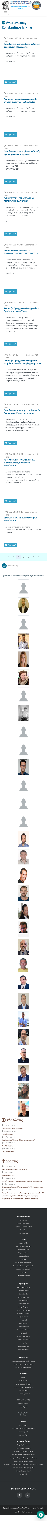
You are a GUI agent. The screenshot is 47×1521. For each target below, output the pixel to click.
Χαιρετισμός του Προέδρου (23, 1246)
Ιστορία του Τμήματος (23, 1249)
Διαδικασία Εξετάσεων (23, 1313)
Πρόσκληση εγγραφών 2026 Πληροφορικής (14, 1169)
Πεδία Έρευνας (23, 1425)
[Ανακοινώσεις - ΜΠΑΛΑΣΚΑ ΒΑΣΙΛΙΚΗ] (23, 731)
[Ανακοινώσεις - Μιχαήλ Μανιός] (23, 857)
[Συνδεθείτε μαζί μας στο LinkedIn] (27, 1495)
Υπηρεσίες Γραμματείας (23, 1445)
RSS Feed (23, 1474)
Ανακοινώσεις (23, 1220)
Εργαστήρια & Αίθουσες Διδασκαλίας (23, 1266)
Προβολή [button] (12, 82)
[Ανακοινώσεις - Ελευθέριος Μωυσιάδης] (23, 965)
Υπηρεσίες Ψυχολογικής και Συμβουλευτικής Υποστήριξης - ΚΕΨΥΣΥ (23, 1464)
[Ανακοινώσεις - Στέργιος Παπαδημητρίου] (23, 929)
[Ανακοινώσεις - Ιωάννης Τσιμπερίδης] (23, 839)
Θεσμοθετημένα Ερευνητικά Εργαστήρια (23, 1428)
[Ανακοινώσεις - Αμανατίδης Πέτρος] (23, 695)
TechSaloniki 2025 (7, 1134)
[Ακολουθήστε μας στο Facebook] (19, 1495)
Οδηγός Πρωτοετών (23, 1297)
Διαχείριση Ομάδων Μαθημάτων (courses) (23, 1454)
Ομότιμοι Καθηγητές (23, 1390)
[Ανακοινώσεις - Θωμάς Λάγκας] (23, 1037)
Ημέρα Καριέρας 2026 (8, 1175)
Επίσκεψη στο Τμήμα (23, 1403)
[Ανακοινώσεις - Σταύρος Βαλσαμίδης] (23, 785)
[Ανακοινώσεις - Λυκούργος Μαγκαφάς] (23, 1019)
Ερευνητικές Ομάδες (23, 1432)
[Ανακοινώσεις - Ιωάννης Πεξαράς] (23, 893)
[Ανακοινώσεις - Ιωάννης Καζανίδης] (23, 1073)
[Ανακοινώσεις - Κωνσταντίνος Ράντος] (23, 1001)
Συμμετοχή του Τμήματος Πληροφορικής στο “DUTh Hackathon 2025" (22, 1187)
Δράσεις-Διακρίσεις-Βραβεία (23, 1226)
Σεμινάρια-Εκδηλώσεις (23, 1223)
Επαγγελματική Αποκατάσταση (23, 1262)
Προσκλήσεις (23, 1230)
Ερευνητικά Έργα (23, 1435)
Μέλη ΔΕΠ (23, 1377)
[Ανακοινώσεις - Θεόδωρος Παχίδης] (23, 983)
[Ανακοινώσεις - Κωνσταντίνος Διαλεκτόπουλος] (23, 821)
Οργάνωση (23, 1259)
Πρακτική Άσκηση (23, 1303)
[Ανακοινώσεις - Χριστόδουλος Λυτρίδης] (23, 1109)
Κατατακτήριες (23, 1323)
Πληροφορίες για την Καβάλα (23, 1471)
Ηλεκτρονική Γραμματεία (23, 1448)
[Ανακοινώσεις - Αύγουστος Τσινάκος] (23, 911)
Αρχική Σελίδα (23, 1243)
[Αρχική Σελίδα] (21, 5)
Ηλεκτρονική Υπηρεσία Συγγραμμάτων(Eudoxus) (23, 1458)
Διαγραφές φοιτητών (23, 1346)
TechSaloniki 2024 (7, 1146)
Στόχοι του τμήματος (23, 1253)
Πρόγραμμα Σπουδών (23, 1290)
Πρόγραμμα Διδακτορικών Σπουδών (23, 1364)
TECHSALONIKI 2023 (8, 1152)
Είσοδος (23, 1415)
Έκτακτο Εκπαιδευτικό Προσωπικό (23, 1387)
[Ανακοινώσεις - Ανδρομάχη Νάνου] (23, 677)
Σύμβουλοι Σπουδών (23, 1317)
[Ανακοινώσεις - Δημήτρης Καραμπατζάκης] (23, 1055)
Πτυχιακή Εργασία (23, 1300)
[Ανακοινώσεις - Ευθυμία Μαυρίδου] (23, 587)
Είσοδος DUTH (23, 1413)
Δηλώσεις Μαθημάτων (23, 1336)
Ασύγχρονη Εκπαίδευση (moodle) (23, 1451)
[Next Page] (33, 557)
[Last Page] (38, 557)
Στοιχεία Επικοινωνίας (23, 1275)
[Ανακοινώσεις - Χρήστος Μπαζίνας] (23, 749)
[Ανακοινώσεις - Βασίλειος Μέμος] (23, 605)
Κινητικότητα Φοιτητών (23, 1330)
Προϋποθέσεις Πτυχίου (23, 1339)
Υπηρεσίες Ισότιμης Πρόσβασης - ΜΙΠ (23, 1467)
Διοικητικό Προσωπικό (23, 1393)
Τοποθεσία (23, 1272)
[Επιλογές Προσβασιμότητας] (41, 1515)
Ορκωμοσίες (23, 1343)
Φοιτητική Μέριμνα (23, 1326)
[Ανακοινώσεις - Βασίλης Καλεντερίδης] (23, 767)
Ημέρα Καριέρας (23, 1407)
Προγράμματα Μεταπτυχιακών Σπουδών (23, 1361)
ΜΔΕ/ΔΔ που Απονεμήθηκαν (23, 1367)
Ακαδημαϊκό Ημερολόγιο (23, 1287)
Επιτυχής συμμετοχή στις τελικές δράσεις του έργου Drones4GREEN (22, 1181)
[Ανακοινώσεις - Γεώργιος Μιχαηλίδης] (23, 713)
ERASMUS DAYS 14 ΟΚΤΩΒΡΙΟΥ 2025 (13, 1128)
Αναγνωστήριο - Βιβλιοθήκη (23, 1269)
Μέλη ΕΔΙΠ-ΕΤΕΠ (23, 1380)
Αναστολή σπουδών (23, 1349)
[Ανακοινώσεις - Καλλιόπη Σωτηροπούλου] (23, 623)
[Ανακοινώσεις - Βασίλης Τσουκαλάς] (23, 875)
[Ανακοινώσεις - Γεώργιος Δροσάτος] (23, 641)
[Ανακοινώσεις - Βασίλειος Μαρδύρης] (23, 803)
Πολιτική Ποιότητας (23, 1256)
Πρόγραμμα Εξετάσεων (23, 1310)
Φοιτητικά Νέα (23, 1233)
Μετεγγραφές (23, 1320)
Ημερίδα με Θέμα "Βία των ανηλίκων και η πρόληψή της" (18, 1140)
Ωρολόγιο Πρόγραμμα (23, 1307)
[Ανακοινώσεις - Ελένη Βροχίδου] (23, 1091)
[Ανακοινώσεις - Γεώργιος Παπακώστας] (23, 947)
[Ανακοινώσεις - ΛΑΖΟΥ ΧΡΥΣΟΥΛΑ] (23, 659)
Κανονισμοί (23, 1333)
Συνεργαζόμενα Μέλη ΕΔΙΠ (23, 1384)
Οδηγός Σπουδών (23, 1294)
